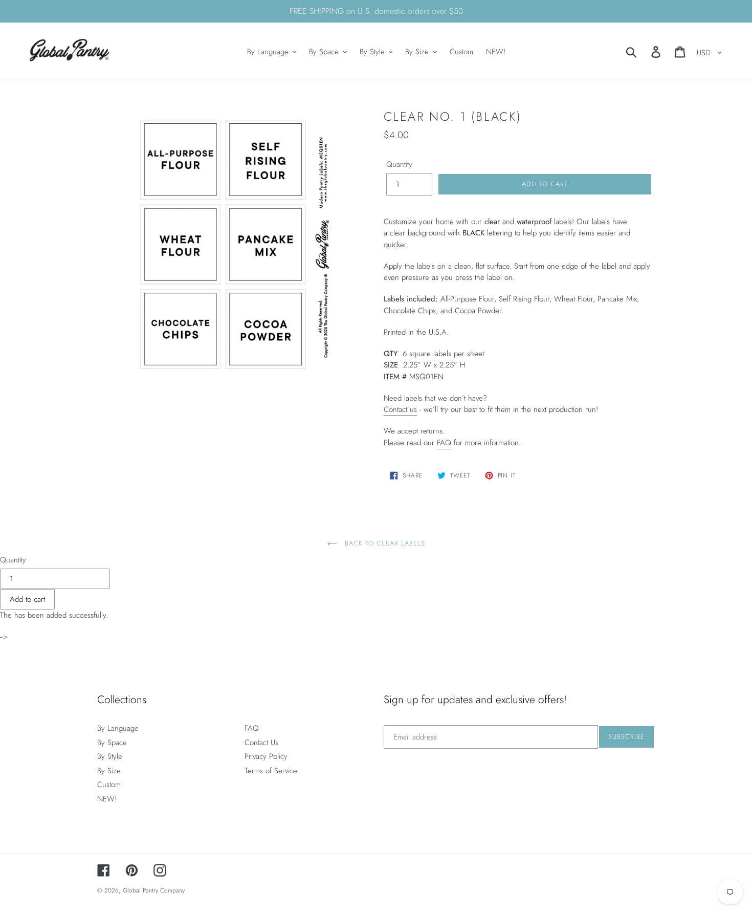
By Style (109, 756)
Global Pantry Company (154, 890)
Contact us (400, 409)
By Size (109, 770)
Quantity (399, 164)
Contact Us (261, 742)
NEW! (107, 798)
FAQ (444, 442)
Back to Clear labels (383, 543)
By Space (112, 742)
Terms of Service (271, 770)
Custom (109, 784)
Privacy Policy (266, 756)
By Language (118, 728)
